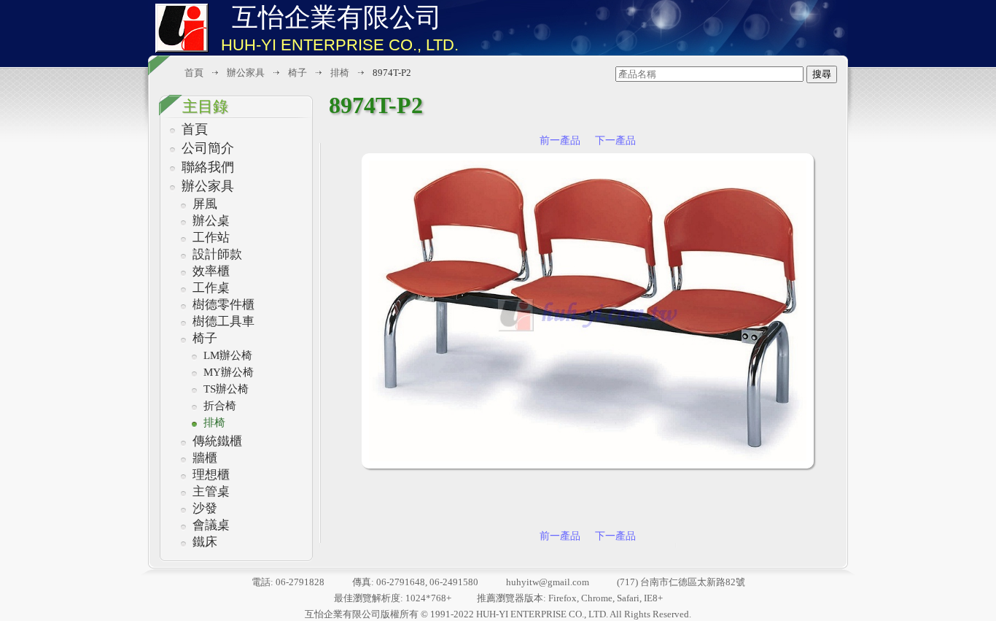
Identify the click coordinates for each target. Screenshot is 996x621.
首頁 (195, 129)
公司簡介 (208, 148)
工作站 (211, 237)
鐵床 (204, 542)
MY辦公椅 (228, 372)
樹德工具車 (223, 321)
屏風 (204, 204)
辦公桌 (211, 221)
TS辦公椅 (226, 389)
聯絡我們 (208, 167)
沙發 (204, 508)
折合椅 (219, 406)
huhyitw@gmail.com (547, 581)
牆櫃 (204, 458)
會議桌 (211, 525)
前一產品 (560, 140)
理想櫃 (211, 475)
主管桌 (211, 491)
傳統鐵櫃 (217, 441)
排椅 (214, 422)
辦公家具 (208, 186)
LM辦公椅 (227, 355)
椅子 (204, 338)
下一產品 (615, 140)
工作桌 (211, 288)
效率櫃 (211, 271)
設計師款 (217, 254)
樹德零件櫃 (223, 305)
